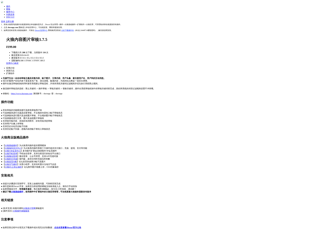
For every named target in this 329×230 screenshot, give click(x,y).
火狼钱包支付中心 (13, 148)
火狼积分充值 (11, 159)
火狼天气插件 (11, 164)
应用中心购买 (12, 63)
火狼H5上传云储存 (13, 167)
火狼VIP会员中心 (13, 151)
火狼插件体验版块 (21, 211)
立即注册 (10, 21)
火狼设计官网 (29, 208)
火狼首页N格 (11, 162)
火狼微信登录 (11, 156)
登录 (3, 21)
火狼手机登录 (11, 153)
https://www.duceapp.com (21, 93)
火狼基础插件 (11, 145)
